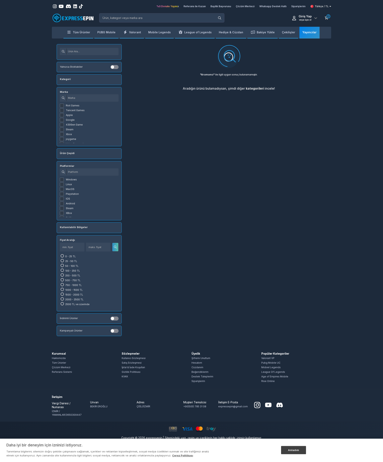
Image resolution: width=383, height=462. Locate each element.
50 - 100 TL (72, 265)
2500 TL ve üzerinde (77, 304)
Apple (69, 115)
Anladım (293, 449)
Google (70, 119)
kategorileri (255, 88)
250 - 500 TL (72, 275)
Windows (71, 179)
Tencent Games (75, 110)
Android (70, 203)
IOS (68, 198)
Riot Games (72, 105)
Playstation (72, 193)
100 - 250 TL (72, 270)
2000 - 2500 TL (74, 299)
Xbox (69, 134)
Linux (69, 184)
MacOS (70, 189)
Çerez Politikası (182, 455)
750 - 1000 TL (73, 285)
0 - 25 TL (70, 256)
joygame (71, 139)
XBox (69, 213)
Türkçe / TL (322, 6)
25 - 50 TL (71, 261)
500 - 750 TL (73, 280)
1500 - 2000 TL (74, 294)
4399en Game (74, 124)
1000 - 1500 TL (74, 289)
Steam (69, 129)
